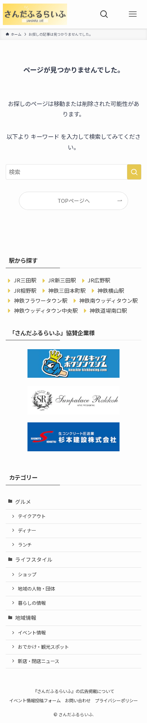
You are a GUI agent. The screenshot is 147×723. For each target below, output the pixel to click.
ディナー (27, 530)
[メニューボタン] (132, 14)
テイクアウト (32, 516)
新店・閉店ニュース (38, 661)
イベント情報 (32, 632)
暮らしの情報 (32, 602)
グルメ (23, 501)
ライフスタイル (33, 559)
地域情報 (25, 617)
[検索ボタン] (104, 14)
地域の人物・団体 (36, 588)
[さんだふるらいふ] (35, 14)
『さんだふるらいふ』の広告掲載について (73, 691)
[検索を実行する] (134, 172)
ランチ (25, 544)
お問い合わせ (78, 700)
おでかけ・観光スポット (43, 646)
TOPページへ (73, 200)
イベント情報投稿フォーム (35, 700)
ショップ (27, 574)
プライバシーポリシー (116, 700)
